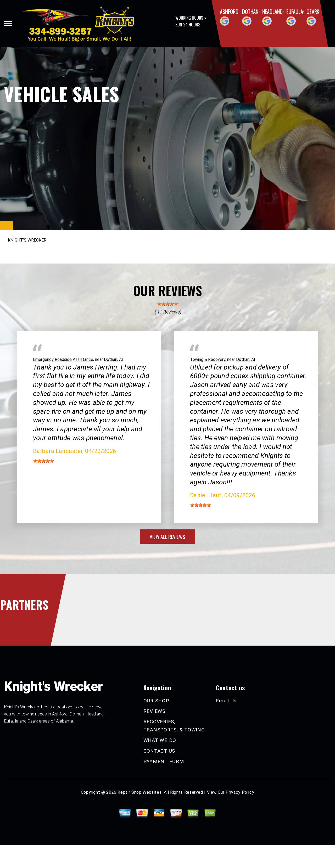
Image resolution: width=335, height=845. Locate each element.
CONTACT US (159, 751)
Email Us (226, 700)
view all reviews (167, 536)
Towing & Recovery (207, 359)
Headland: (273, 11)
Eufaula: (295, 11)
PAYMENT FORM (163, 761)
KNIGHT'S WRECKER (27, 240)
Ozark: (313, 11)
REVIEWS (154, 711)
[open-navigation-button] (8, 23)
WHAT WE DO (159, 740)
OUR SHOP (156, 701)
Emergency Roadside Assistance (63, 359)
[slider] (167, 304)
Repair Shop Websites (139, 792)
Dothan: (251, 11)
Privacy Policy (240, 792)
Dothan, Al (113, 359)
